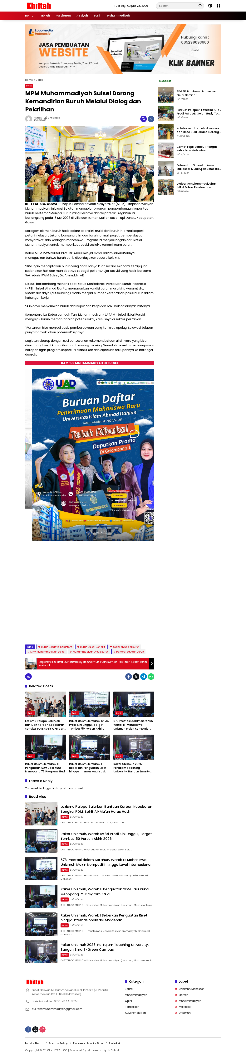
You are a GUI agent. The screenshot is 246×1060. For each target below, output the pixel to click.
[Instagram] (42, 1029)
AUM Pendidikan (135, 1013)
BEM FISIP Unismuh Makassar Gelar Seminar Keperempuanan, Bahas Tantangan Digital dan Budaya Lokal (198, 93)
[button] (200, 5)
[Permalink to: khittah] (29, 118)
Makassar (185, 1007)
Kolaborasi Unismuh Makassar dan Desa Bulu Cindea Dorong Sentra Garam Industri (198, 130)
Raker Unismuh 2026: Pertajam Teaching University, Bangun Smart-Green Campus (131, 768)
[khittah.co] (58, 5)
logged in (49, 788)
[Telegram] (143, 676)
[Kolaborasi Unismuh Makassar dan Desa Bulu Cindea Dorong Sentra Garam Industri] (166, 131)
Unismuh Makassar (191, 989)
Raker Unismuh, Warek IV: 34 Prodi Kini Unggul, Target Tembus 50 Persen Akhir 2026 (89, 725)
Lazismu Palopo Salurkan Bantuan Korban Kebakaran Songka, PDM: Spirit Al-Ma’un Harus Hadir (45, 725)
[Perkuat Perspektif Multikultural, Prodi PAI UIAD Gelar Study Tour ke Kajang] (166, 113)
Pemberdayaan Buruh (130, 652)
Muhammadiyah (136, 995)
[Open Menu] (218, 5)
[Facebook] (128, 676)
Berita (29, 85)
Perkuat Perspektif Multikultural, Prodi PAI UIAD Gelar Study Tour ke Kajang (199, 112)
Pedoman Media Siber (88, 1043)
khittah (38, 118)
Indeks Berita (34, 1043)
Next (147, 632)
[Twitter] (136, 676)
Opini (128, 1001)
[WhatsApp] (151, 676)
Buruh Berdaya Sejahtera (56, 647)
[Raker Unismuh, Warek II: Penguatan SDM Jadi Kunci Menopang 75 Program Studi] (45, 747)
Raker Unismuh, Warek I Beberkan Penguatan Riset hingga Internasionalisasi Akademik (87, 768)
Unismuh (185, 1013)
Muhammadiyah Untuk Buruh (91, 652)
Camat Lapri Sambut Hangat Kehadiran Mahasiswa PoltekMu (197, 149)
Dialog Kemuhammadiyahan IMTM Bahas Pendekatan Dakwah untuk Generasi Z (197, 185)
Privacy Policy (58, 1043)
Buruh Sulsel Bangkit (92, 647)
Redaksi (114, 1043)
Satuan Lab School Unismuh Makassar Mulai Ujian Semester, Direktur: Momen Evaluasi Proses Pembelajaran (199, 167)
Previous (138, 632)
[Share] (151, 119)
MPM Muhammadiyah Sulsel (47, 652)
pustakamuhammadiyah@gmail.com (57, 1009)
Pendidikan (132, 1007)
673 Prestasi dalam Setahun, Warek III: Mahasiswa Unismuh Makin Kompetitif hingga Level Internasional (133, 725)
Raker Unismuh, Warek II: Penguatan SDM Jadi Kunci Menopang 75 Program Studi (45, 767)
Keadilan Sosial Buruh (126, 647)
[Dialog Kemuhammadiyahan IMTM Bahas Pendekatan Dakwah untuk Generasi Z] (166, 187)
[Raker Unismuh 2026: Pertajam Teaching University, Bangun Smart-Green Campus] (133, 747)
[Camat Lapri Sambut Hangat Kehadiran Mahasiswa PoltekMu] (166, 150)
